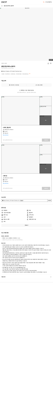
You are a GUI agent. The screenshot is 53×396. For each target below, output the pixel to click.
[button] (20, 110)
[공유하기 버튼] (48, 63)
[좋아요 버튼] (51, 63)
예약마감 (46, 140)
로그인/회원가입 (48, 2)
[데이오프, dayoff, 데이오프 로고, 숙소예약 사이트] (4, 2)
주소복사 (49, 200)
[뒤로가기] (2, 6)
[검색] (44, 2)
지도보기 (21, 200)
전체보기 (26, 225)
